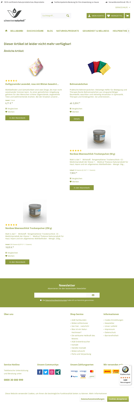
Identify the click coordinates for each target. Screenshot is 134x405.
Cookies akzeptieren (118, 399)
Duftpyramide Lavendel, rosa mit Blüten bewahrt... (32, 84)
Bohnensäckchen (79, 84)
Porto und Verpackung (81, 354)
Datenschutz (110, 332)
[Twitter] (45, 372)
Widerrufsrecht (78, 351)
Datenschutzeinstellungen (92, 399)
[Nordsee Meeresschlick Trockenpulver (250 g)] (34, 211)
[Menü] (129, 366)
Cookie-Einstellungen (114, 320)
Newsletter (109, 323)
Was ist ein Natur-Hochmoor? (79, 331)
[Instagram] (51, 372)
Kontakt (75, 344)
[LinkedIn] (57, 372)
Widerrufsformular (80, 323)
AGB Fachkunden (79, 320)
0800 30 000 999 (13, 380)
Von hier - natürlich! (80, 326)
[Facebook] (39, 372)
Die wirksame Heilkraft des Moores (83, 337)
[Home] (6, 31)
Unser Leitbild (111, 326)
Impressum (110, 329)
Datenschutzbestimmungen (56, 300)
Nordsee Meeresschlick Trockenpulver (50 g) (92, 154)
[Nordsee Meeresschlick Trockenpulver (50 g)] (99, 137)
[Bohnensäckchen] (99, 67)
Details (77, 119)
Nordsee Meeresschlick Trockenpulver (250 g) (28, 228)
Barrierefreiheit (111, 335)
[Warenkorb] (127, 15)
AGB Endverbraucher (81, 341)
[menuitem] (121, 7)
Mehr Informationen (98, 393)
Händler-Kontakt (79, 348)
